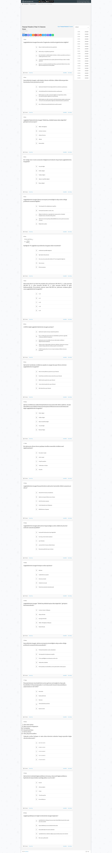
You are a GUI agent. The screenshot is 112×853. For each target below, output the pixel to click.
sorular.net (26, 851)
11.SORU (82, 56)
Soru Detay (70, 72)
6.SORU (82, 43)
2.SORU (82, 34)
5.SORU (82, 41)
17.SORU (82, 70)
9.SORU (82, 51)
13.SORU (82, 60)
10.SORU (82, 53)
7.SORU (82, 46)
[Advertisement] (56, 14)
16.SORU (82, 68)
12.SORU (82, 58)
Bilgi (88, 851)
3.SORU (82, 36)
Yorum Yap (31, 72)
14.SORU (82, 63)
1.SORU (82, 31)
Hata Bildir (65, 72)
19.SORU (82, 75)
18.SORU (82, 73)
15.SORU (82, 65)
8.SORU (82, 48)
